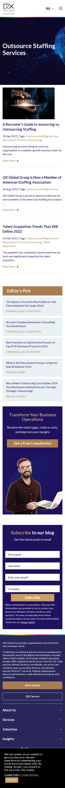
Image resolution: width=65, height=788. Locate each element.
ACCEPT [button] (11, 780)
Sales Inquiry (32, 685)
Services (9, 720)
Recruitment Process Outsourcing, (23, 242)
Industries (10, 729)
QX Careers (33, 696)
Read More (9, 160)
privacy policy (28, 622)
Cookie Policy (12, 774)
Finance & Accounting (23, 311)
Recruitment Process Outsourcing (22, 140)
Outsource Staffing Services (42, 189)
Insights (8, 739)
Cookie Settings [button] (29, 774)
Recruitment (16, 372)
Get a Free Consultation (32, 443)
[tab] (32, 710)
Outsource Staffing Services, (42, 136)
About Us (9, 710)
